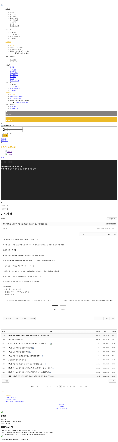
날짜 (105, 331)
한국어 (9, 152)
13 (70, 387)
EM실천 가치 (14, 18)
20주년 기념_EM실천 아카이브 (19, 51)
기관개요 (13, 14)
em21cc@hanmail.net (26, 266)
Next (85, 387)
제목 (51, 331)
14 (74, 387)
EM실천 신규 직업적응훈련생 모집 (18, 352)
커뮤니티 (4, 205)
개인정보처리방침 (61, 408)
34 (80, 387)
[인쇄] (103, 234)
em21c (98, 335)
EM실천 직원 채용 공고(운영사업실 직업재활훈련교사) (24, 356)
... (40, 387)
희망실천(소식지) (15, 49)
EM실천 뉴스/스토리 (16, 47)
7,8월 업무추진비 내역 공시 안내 (18, 360)
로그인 (5, 135)
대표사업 (13, 38)
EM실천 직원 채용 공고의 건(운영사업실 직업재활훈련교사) (26, 364)
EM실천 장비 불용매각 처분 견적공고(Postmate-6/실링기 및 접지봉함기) (30, 368)
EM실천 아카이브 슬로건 (22, 53)
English (9, 154)
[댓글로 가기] (100, 234)
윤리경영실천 (14, 20)
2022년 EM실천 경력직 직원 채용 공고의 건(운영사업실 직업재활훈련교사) (26, 224)
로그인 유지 (8, 133)
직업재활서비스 (15, 36)
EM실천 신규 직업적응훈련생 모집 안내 (20, 348)
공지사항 (13, 45)
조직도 (12, 24)
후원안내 (13, 60)
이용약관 (61, 406)
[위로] (94, 234)
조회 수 (114, 331)
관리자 (5, 228)
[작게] (90, 234)
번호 (3, 331)
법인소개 (13, 16)
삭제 (115, 234)
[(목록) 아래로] (97, 234)
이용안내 (13, 32)
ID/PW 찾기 (4, 141)
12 (67, 387)
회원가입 (3, 139)
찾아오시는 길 (14, 26)
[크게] (87, 234)
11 (64, 387)
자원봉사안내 (14, 62)
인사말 (12, 12)
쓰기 (113, 381)
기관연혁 (13, 22)
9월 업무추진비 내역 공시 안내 (17, 339)
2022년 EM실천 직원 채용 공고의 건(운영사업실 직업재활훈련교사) (28, 343)
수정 (109, 234)
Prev (32, 387)
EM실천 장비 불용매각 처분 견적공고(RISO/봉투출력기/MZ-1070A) (28, 372)
